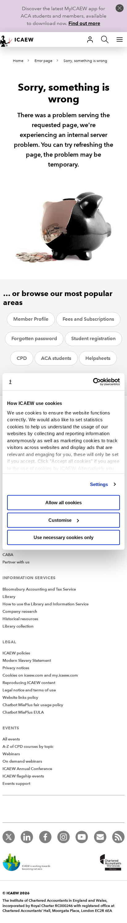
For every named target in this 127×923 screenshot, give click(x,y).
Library (8, 596)
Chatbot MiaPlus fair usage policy (32, 705)
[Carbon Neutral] (29, 863)
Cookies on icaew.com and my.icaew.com (40, 675)
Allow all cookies (63, 502)
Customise (60, 520)
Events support (16, 783)
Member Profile (30, 319)
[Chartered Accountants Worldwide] (110, 863)
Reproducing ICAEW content (28, 682)
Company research (19, 611)
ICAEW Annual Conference (27, 768)
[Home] (19, 39)
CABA (7, 554)
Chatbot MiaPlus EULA (23, 712)
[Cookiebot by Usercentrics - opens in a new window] (93, 382)
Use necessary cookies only (63, 537)
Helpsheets (97, 358)
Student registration (93, 338)
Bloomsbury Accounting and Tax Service (39, 589)
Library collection (18, 626)
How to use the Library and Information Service (45, 604)
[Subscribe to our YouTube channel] (82, 837)
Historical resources (20, 618)
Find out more (84, 23)
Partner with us (16, 562)
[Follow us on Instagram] (63, 837)
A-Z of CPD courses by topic (27, 746)
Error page (43, 61)
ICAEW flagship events (23, 776)
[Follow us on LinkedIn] (27, 837)
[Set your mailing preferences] (100, 837)
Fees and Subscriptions (88, 319)
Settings (99, 484)
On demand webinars (22, 761)
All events (11, 739)
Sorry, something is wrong (85, 61)
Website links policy (20, 697)
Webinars (11, 754)
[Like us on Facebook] (45, 837)
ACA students (56, 358)
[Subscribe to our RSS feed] (118, 837)
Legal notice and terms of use (29, 690)
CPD (22, 358)
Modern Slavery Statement (26, 660)
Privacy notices (15, 667)
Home (18, 61)
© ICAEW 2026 (16, 893)
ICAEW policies (16, 653)
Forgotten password (34, 338)
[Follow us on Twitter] (8, 837)
